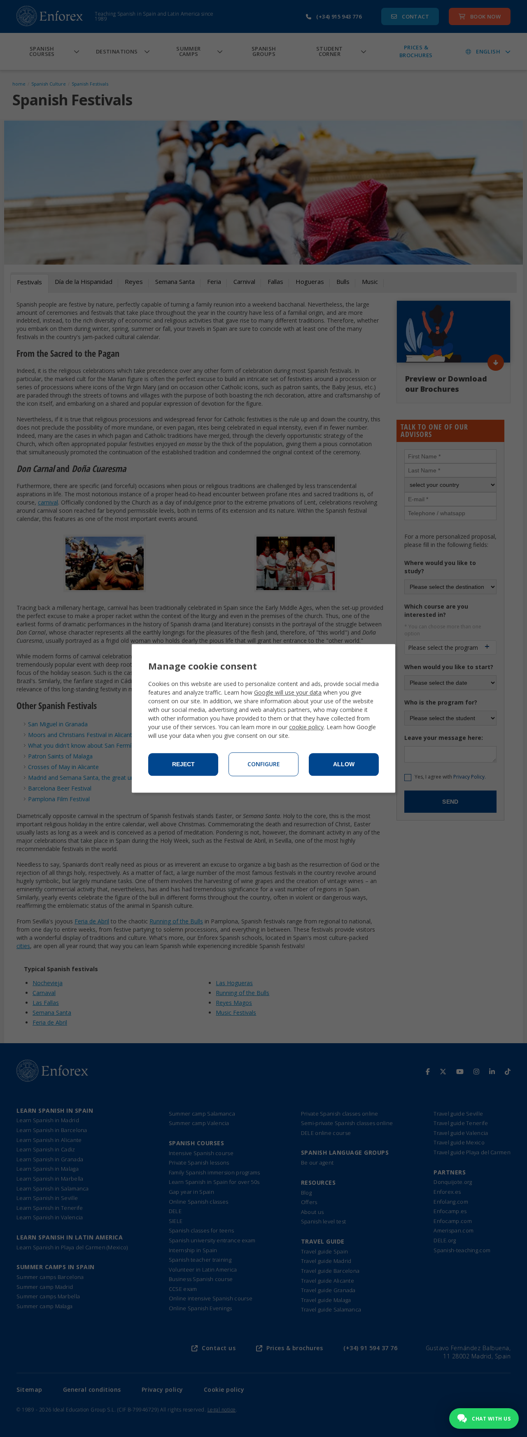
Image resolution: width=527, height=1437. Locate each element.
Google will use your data (288, 693)
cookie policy (306, 727)
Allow (343, 764)
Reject (183, 764)
